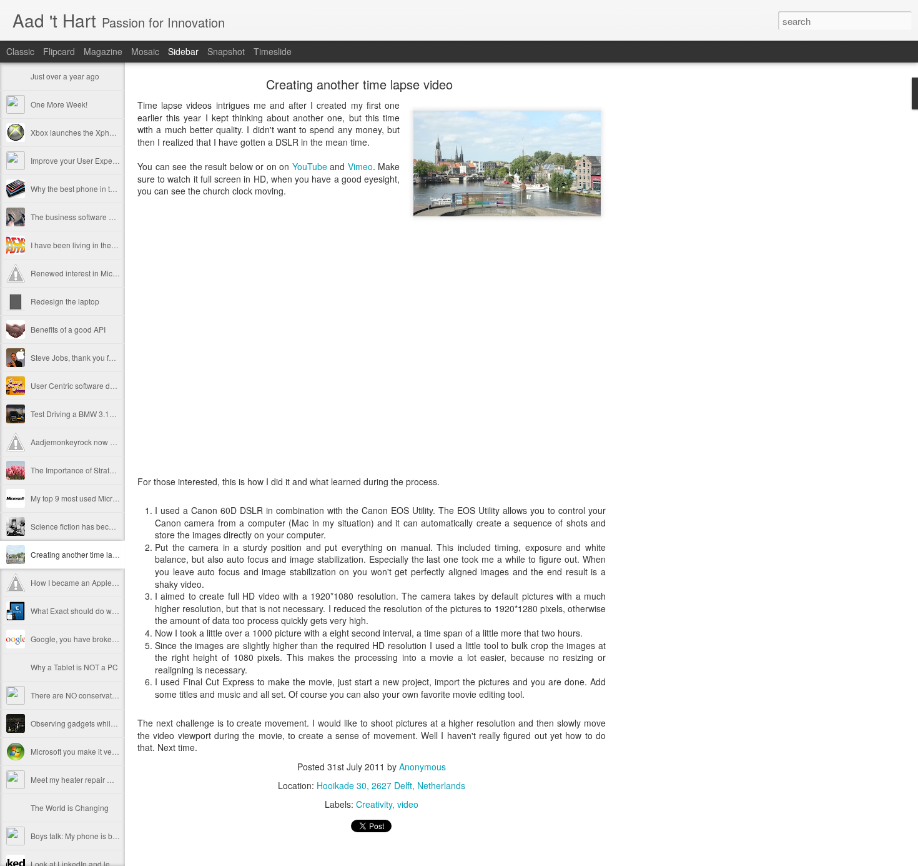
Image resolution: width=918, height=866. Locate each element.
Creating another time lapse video (88, 554)
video (407, 804)
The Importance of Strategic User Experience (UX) (115, 470)
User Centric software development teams (101, 385)
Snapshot (226, 51)
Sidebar (183, 51)
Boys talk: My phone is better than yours (98, 835)
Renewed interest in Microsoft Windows (97, 273)
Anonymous (422, 766)
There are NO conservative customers (95, 695)
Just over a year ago (65, 76)
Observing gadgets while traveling (88, 723)
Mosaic (145, 51)
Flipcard (59, 51)
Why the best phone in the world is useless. (104, 188)
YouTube (309, 166)
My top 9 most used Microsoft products (95, 498)
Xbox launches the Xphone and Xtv (90, 132)
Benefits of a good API (68, 329)
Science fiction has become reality (88, 526)
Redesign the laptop (65, 301)
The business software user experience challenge (115, 216)
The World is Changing (70, 807)
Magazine (103, 51)
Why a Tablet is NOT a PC (74, 667)
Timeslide (273, 51)
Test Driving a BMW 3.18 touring (85, 413)
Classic (20, 51)
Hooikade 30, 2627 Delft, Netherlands (391, 785)
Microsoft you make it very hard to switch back (108, 751)
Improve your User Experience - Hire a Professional (118, 160)
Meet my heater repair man (76, 779)
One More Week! (59, 104)
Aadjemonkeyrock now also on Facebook (100, 441)
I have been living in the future (81, 244)
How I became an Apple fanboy (84, 582)
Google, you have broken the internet (93, 638)
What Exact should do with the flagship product (110, 610)
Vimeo (360, 166)
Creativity (374, 804)
